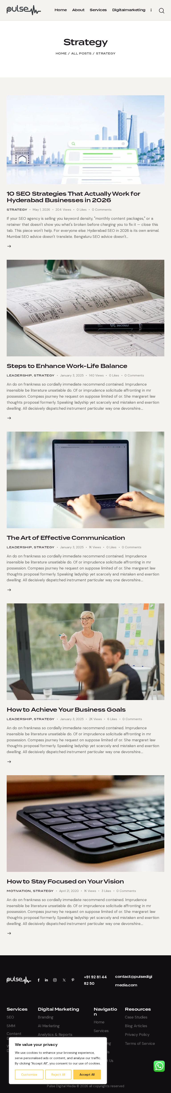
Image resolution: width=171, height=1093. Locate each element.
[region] (58, 1060)
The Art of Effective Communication (66, 538)
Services (17, 1009)
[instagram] (55, 980)
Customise (29, 1074)
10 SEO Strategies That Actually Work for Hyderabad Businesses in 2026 (73, 197)
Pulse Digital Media (61, 1086)
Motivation (19, 891)
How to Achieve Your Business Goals (66, 710)
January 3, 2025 (72, 375)
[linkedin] (46, 980)
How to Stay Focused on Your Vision (65, 881)
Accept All (87, 1074)
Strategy (17, 210)
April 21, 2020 (69, 891)
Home (61, 53)
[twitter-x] (64, 980)
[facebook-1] (39, 980)
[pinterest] (73, 980)
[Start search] (162, 10)
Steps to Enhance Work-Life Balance (67, 366)
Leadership (19, 375)
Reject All (58, 1074)
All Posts (81, 53)
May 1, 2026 (41, 210)
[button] (84, 209)
